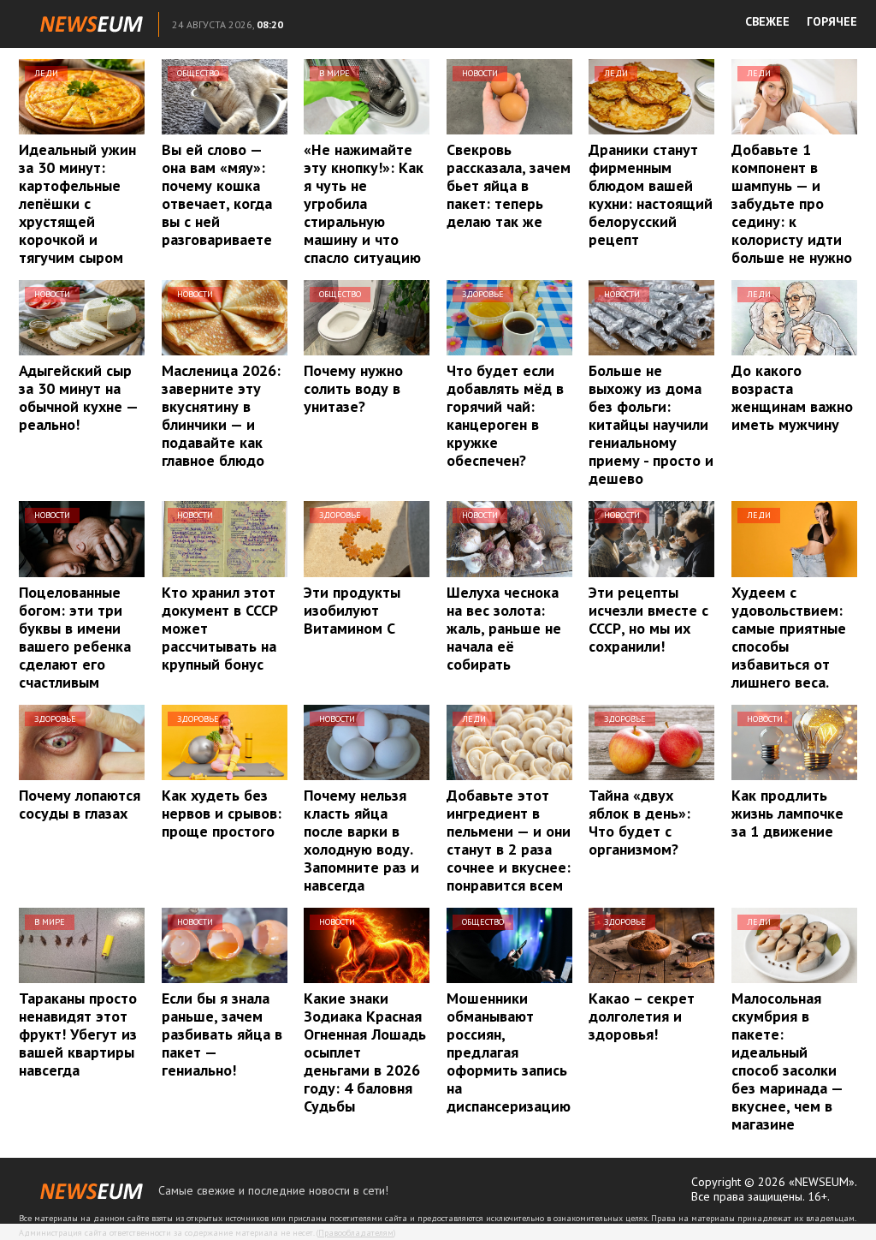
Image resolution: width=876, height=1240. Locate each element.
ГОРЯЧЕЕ (832, 21)
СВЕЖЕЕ (767, 21)
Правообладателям (356, 1232)
